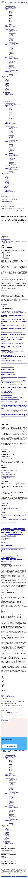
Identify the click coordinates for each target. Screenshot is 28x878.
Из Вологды (9, 71)
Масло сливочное (13, 30)
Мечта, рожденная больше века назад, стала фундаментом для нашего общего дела (12, 558)
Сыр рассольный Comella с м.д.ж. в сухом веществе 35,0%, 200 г (12, 398)
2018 (10, 17)
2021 (7, 83)
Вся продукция (10, 29)
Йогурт (11, 36)
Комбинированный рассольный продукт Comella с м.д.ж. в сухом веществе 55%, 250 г (14, 407)
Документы (9, 25)
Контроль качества (11, 8)
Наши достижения (11, 10)
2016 (10, 19)
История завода (10, 6)
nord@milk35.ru (8, 201)
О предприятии (7, 4)
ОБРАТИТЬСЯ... (7, 243)
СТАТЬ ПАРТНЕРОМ (6, 503)
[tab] (15, 254)
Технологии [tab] (6, 252)
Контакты (5, 96)
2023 (10, 13)
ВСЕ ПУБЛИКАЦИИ (6, 564)
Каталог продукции (8, 28)
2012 (10, 24)
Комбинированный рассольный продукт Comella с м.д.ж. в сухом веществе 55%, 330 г (14, 416)
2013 (10, 22)
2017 (7, 88)
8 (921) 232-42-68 (5, 705)
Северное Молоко (11, 57)
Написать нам (4, 710)
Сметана (11, 38)
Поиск (2, 196)
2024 (10, 12)
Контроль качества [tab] (6, 257)
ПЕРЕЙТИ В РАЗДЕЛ (6, 458)
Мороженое (12, 33)
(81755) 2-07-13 (20, 208)
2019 (10, 16)
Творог (11, 40)
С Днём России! (7, 545)
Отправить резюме (5, 456)
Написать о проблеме (10, 746)
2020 (7, 84)
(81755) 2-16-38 (10, 206)
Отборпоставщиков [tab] (7, 255)
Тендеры (5, 78)
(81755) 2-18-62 (12, 208)
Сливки (11, 39)
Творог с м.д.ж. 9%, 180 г (8, 369)
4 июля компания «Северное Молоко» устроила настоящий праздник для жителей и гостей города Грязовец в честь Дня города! (14, 532)
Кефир (11, 34)
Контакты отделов (11, 26)
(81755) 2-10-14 (19, 210)
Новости (8, 93)
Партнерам (6, 76)
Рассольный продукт (14, 43)
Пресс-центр (6, 92)
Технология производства (13, 7)
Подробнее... (4, 277)
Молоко (11, 31)
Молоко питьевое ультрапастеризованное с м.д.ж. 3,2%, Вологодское (13, 356)
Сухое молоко (12, 42)
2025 (10, 11)
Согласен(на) (14, 876)
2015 (10, 20)
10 (4, 690)
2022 (10, 15)
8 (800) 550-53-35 (5, 204)
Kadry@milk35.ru (5, 449)
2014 (10, 21)
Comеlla (8, 69)
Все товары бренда (16, 311)
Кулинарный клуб (10, 94)
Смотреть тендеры (5, 472)
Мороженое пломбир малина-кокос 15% (14, 334)
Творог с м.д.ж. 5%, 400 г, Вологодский (13, 387)
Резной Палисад (10, 44)
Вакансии (5, 90)
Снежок (11, 35)
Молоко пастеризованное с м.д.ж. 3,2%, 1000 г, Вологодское (13, 381)
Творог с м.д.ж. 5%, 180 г (8, 374)
